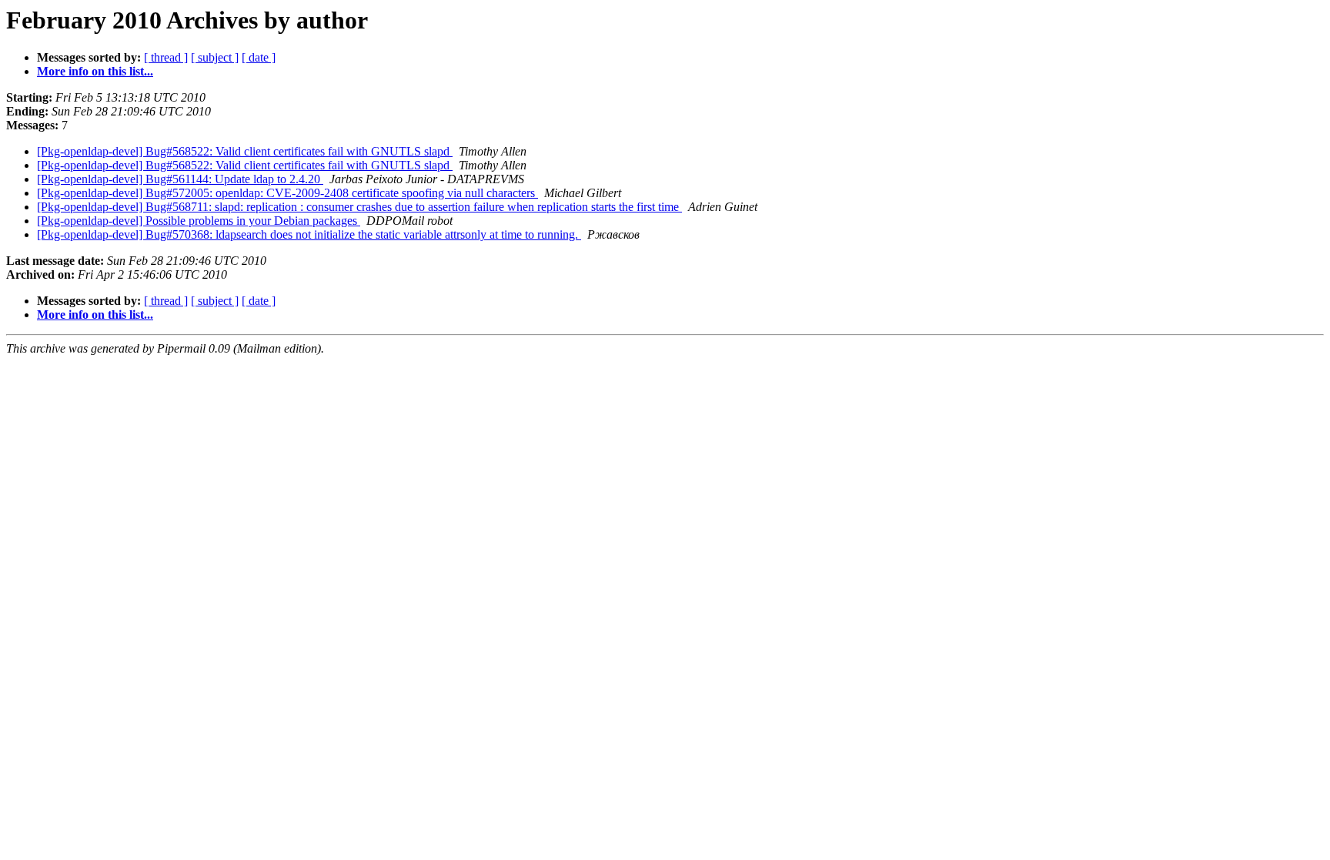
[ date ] (259, 57)
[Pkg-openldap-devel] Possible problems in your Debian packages (198, 220)
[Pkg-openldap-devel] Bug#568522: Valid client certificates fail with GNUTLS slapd (245, 151)
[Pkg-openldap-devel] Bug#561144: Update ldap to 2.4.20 (180, 179)
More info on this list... (95, 71)
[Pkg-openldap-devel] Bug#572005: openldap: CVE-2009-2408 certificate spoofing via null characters (287, 192)
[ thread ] (166, 57)
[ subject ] (215, 57)
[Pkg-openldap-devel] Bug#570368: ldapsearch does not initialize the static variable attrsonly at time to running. (309, 234)
